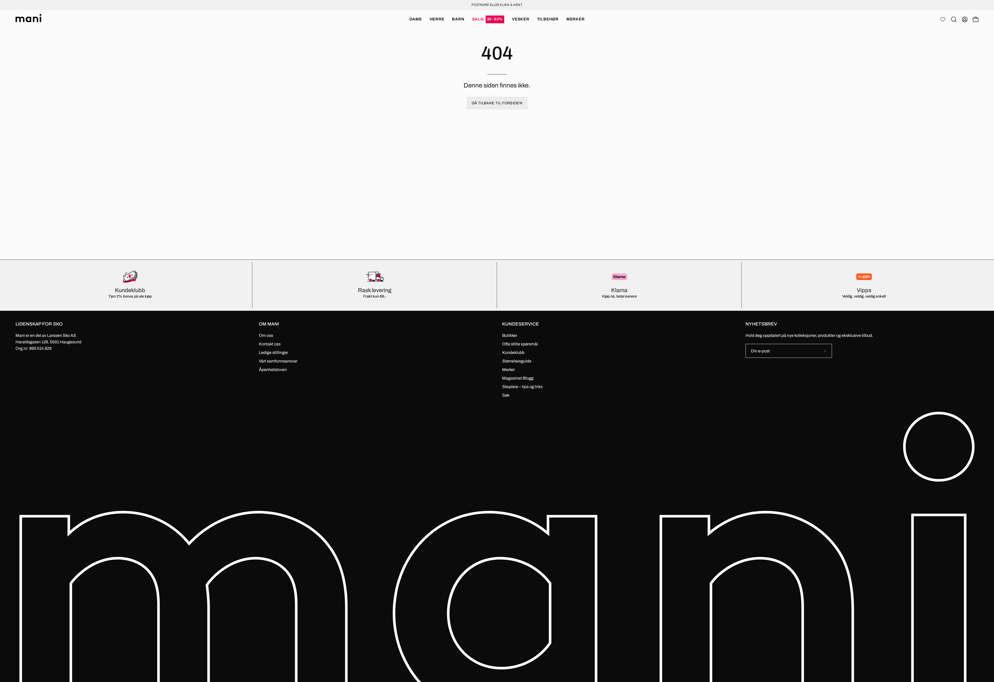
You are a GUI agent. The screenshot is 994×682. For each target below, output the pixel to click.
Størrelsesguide (516, 361)
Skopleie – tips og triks (522, 386)
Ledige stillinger (273, 352)
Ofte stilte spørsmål (520, 344)
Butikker (509, 335)
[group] (497, 5)
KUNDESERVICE (520, 324)
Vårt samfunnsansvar (278, 361)
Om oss (266, 335)
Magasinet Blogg (517, 378)
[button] (488, 19)
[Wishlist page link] (942, 19)
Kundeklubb (513, 352)
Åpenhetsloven (273, 369)
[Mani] (28, 19)
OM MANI (269, 324)
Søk (505, 395)
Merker (508, 369)
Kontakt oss (270, 344)
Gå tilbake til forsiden (497, 103)
